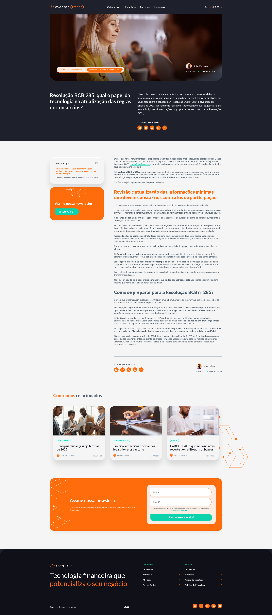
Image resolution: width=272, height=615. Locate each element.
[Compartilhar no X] (152, 127)
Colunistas (148, 569)
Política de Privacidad (195, 585)
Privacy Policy (149, 585)
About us (147, 580)
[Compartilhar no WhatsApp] (158, 127)
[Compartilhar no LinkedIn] (139, 127)
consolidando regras (140, 164)
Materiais (147, 574)
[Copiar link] (164, 127)
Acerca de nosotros (194, 580)
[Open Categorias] (120, 7)
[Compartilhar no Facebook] (146, 127)
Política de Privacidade (181, 510)
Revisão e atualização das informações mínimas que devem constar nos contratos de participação (76, 171)
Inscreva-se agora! (180, 517)
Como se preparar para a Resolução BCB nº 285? (77, 178)
